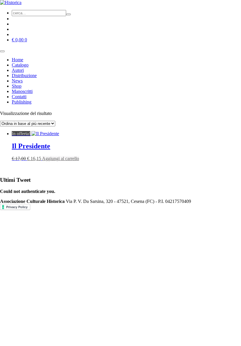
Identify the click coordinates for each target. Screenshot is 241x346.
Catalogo (20, 64)
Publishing (21, 101)
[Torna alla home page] (10, 2)
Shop (16, 86)
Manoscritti (22, 91)
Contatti (19, 96)
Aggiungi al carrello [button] (60, 158)
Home (17, 59)
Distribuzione (24, 75)
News (17, 80)
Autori (18, 70)
